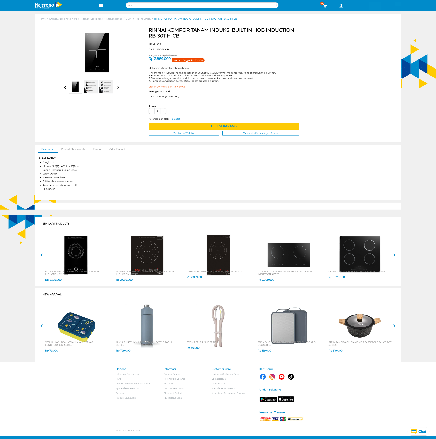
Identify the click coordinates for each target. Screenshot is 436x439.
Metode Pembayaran (223, 388)
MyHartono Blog (173, 397)
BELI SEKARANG (224, 126)
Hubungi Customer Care (225, 374)
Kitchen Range (114, 18)
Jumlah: (153, 106)
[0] (326, 5)
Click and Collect (173, 393)
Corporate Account (174, 388)
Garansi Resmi (172, 374)
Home (42, 18)
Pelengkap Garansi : (160, 91)
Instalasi (168, 383)
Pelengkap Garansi (174, 378)
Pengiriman (218, 383)
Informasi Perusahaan (128, 374)
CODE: (159, 49)
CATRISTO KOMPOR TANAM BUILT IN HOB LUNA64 (357, 271)
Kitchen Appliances (60, 18)
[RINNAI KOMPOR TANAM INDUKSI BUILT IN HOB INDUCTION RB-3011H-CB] (97, 52)
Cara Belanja (219, 378)
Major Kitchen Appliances (88, 18)
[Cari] (276, 5)
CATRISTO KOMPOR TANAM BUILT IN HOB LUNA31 (214, 271)
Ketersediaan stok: (164, 118)
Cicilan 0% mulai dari (167, 86)
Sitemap (120, 393)
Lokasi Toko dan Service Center (133, 383)
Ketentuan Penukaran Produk (228, 393)
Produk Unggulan (126, 397)
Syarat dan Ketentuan (128, 388)
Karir (118, 378)
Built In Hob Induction (138, 18)
